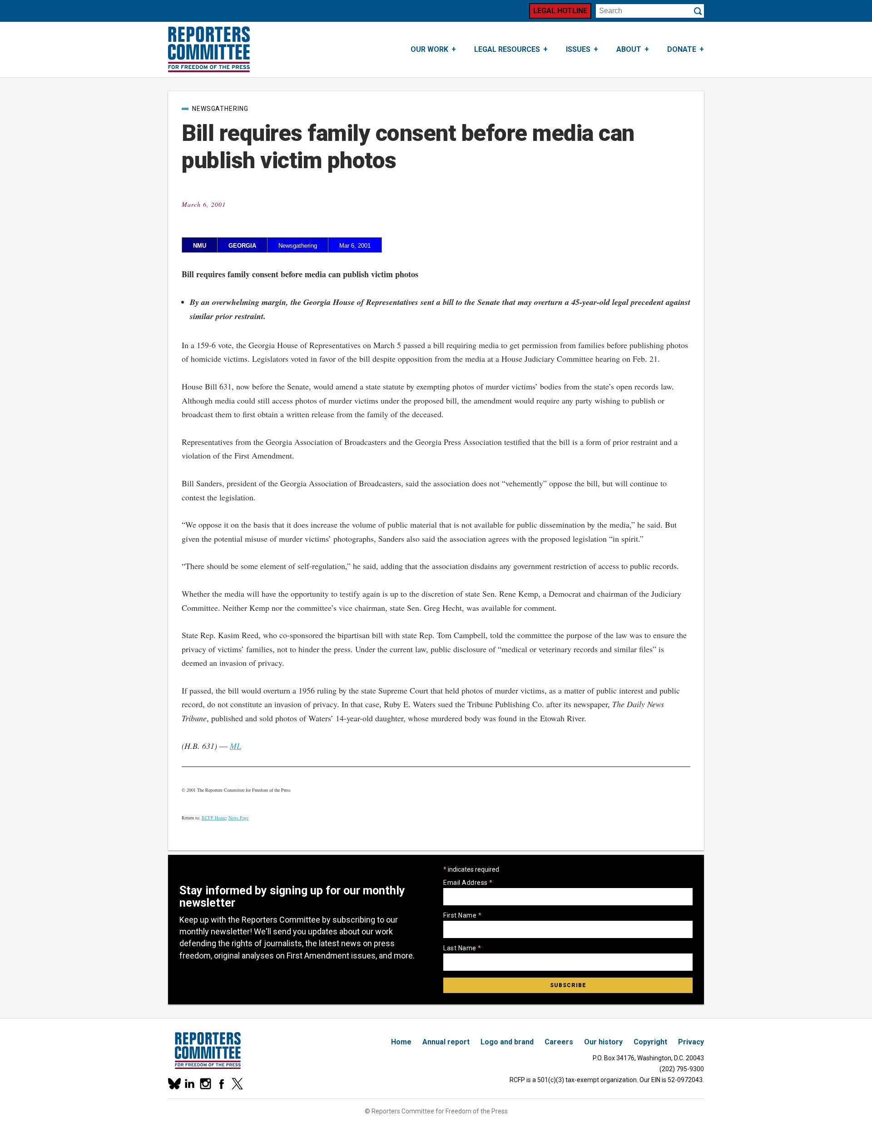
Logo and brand (507, 1042)
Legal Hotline (560, 10)
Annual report (446, 1042)
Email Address (468, 882)
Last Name (462, 948)
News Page (238, 817)
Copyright (650, 1042)
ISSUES (578, 49)
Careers (559, 1042)
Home (401, 1042)
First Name (462, 915)
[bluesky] (173, 1083)
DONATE (681, 49)
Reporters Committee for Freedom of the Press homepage (209, 49)
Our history (603, 1042)
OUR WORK (429, 49)
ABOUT (628, 49)
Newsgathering (220, 108)
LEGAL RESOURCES (507, 49)
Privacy (691, 1042)
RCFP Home (214, 817)
